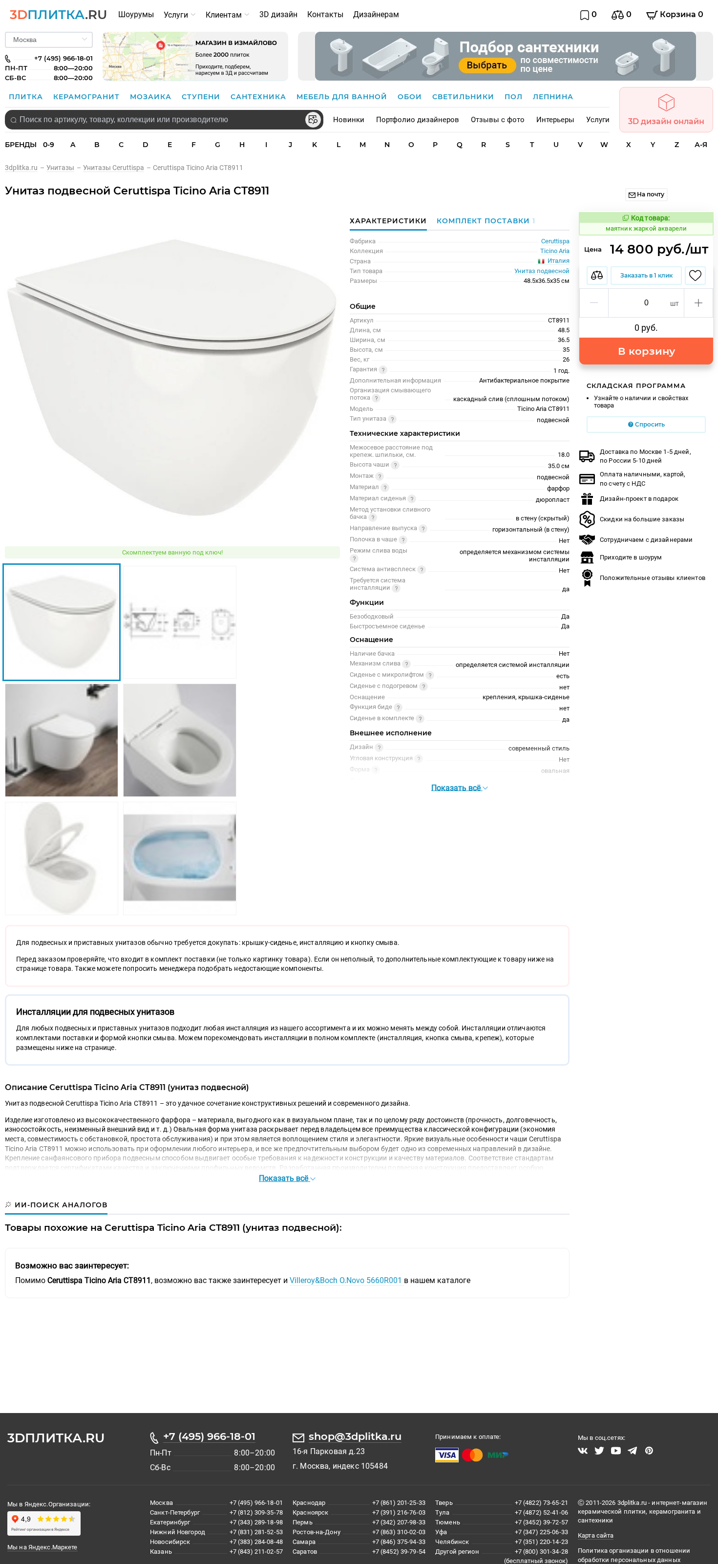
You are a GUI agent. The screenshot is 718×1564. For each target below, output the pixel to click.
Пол (515, 96)
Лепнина (553, 96)
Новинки (348, 119)
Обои (411, 96)
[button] (594, 303)
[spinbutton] (646, 303)
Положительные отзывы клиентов (652, 577)
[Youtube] (616, 1451)
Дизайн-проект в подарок (639, 498)
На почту (649, 194)
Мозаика (152, 96)
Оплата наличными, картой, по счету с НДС (642, 479)
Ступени (202, 96)
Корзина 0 (680, 14)
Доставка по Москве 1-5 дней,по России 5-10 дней (645, 456)
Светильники (464, 96)
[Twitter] (599, 1451)
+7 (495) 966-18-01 (209, 1436)
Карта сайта (595, 1535)
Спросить (649, 424)
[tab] (483, 221)
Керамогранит (87, 96)
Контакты (325, 14)
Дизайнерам (376, 14)
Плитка (27, 96)
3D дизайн (278, 14)
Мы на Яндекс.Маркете (42, 1547)
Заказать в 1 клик (646, 275)
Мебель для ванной (343, 96)
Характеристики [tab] (388, 220)
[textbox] (164, 119)
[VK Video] (583, 1451)
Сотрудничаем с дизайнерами (646, 539)
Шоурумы (136, 14)
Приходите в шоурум (631, 557)
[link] (25, 167)
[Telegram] (632, 1451)
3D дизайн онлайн (666, 121)
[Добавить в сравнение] (597, 275)
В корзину (646, 351)
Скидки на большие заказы (642, 519)
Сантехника (260, 96)
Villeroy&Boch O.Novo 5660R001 (347, 1280)
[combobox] (164, 119)
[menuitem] (136, 14)
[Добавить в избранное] (695, 275)
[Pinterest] (649, 1451)
